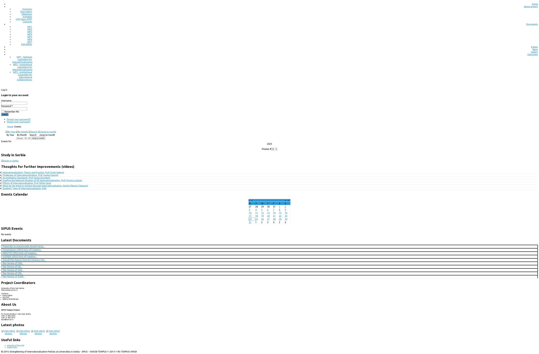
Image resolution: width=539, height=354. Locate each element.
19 (262, 216)
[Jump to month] (47, 132)
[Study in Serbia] (10, 161)
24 (250, 219)
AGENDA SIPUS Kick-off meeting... (20, 256)
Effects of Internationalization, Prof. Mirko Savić (27, 183)
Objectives (26, 14)
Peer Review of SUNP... (13, 276)
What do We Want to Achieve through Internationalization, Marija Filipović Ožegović (45, 185)
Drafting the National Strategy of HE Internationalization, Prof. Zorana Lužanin (42, 180)
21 (274, 216)
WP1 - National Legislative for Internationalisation (22, 59)
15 (280, 213)
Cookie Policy (12, 347)
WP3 (29, 32)
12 (262, 213)
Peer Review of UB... (12, 266)
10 (250, 213)
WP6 (29, 39)
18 (256, 216)
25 (256, 219)
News (535, 49)
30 (286, 219)
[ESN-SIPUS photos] (9, 333)
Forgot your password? (18, 119)
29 (280, 219)
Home (535, 4)
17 (250, 216)
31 (250, 222)
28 (274, 219)
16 (286, 213)
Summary (27, 9)
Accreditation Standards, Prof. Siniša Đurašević (26, 178)
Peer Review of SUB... (13, 270)
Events (534, 47)
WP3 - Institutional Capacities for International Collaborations (22, 76)
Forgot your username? (18, 122)
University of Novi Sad (15, 345)
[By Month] (22, 132)
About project (531, 6)
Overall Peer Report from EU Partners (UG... (24, 260)
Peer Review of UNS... (13, 263)
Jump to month (38, 138)
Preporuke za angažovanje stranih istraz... (23, 246)
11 (256, 213)
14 (274, 213)
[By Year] (10, 132)
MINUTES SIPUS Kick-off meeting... (20, 253)
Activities (27, 16)
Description (26, 11)
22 (280, 216)
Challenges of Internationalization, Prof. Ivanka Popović (30, 175)
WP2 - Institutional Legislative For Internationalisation (22, 67)
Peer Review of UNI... (13, 273)
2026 (273, 200)
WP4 (29, 34)
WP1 (29, 26)
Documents (532, 24)
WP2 (29, 29)
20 (268, 216)
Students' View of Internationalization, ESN (24, 188)
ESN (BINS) (26, 44)
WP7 (29, 42)
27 (268, 219)
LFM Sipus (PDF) (24, 19)
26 (262, 219)
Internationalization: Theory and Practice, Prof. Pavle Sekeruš (33, 172)
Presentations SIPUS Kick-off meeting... (22, 250)
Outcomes (532, 54)
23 (286, 216)
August (266, 200)
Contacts (27, 21)
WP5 (29, 37)
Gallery (534, 52)
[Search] (33, 132)
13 (268, 213)
